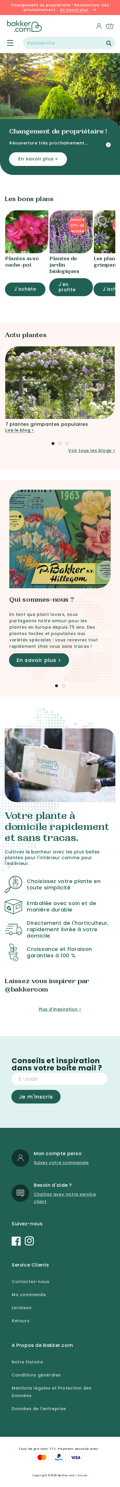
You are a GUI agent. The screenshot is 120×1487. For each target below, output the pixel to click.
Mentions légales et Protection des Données (51, 1391)
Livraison (21, 1308)
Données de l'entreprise (39, 1409)
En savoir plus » (38, 159)
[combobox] (69, 43)
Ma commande (29, 1295)
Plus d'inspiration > (60, 1009)
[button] (7, 43)
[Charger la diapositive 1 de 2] (56, 685)
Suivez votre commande (61, 1163)
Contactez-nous (30, 1282)
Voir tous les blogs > (91, 450)
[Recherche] (109, 43)
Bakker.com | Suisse (72, 1475)
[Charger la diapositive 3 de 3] (66, 443)
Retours (20, 1321)
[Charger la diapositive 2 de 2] (63, 685)
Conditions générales (36, 1375)
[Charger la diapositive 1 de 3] (53, 443)
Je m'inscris (36, 1096)
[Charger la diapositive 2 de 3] (60, 443)
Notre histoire (27, 1362)
